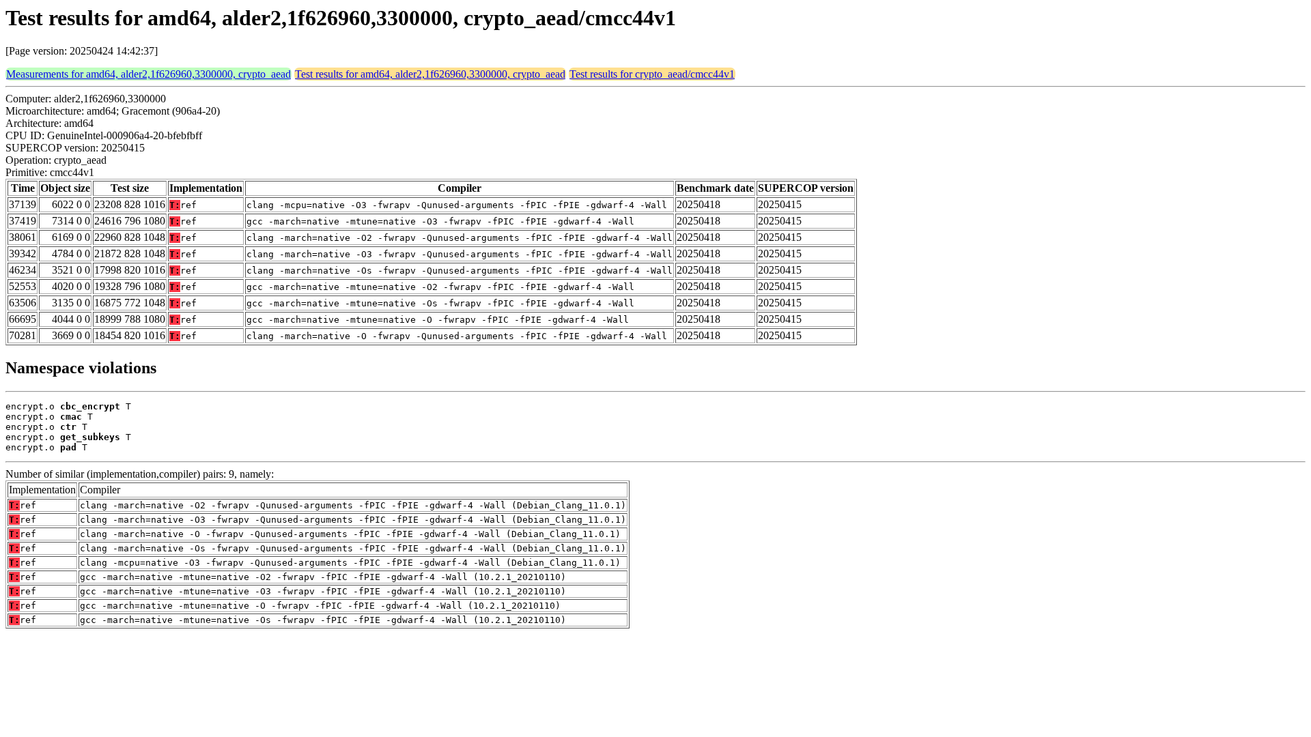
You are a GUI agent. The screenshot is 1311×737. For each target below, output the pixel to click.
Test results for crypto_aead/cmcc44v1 (652, 74)
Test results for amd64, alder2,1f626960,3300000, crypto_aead (430, 74)
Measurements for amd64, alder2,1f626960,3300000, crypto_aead (148, 74)
